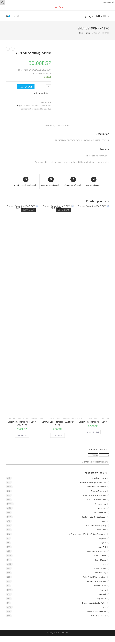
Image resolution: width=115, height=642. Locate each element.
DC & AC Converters (98, 512)
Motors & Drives (99, 555)
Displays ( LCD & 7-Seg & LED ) (94, 517)
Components (36, 105)
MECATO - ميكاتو (97, 15)
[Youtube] (56, 7)
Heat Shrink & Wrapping (96, 525)
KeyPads (102, 538)
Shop (88, 33)
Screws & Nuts (100, 585)
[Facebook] (60, 7)
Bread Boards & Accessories (94, 495)
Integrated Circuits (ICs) (41, 109)
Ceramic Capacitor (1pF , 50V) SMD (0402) (58, 423)
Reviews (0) (50, 126)
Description (64, 126)
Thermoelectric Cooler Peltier (94, 603)
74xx (28, 105)
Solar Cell (102, 594)
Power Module (100, 568)
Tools (104, 607)
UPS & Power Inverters (96, 611)
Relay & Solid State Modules (94, 577)
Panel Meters (100, 560)
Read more (57, 435)
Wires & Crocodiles (98, 615)
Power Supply (100, 572)
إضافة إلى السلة (26, 87)
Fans (104, 521)
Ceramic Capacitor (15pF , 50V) (93, 421)
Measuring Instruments (96, 551)
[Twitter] (63, 7)
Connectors (101, 508)
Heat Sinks (101, 529)
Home (81, 33)
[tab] (64, 126)
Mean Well (101, 547)
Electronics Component (101, 418)
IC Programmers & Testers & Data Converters (87, 534)
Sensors (103, 590)
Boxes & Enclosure (98, 491)
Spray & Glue (101, 598)
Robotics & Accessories (96, 581)
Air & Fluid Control (98, 478)
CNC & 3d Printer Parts (96, 499)
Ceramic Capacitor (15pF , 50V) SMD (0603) (22, 423)
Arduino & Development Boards (93, 482)
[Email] (52, 7)
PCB (104, 564)
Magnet (103, 542)
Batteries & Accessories (96, 486)
